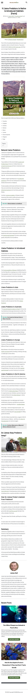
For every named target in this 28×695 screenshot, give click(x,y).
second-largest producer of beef (12, 309)
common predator (10, 195)
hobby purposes (5, 351)
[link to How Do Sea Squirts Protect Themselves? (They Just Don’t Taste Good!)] (14, 651)
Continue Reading (14, 639)
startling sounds (13, 511)
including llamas (21, 404)
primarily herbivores (6, 166)
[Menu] (2, 3)
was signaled (17, 411)
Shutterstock (20, 39)
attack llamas (16, 395)
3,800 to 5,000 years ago (14, 47)
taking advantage (13, 391)
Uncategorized (18, 16)
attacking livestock (6, 190)
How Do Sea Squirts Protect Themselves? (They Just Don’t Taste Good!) (14, 665)
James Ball (11, 16)
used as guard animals (8, 235)
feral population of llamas (10, 270)
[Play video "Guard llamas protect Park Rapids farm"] (14, 444)
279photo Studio (12, 39)
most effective (5, 491)
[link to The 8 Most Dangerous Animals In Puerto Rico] (14, 614)
